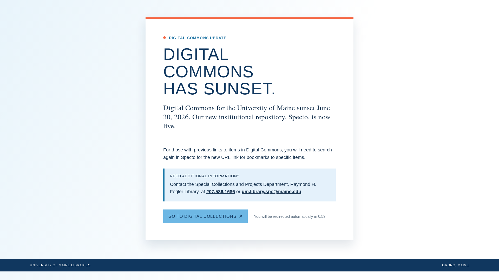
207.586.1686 (220, 191)
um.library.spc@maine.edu (271, 191)
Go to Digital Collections (202, 216)
